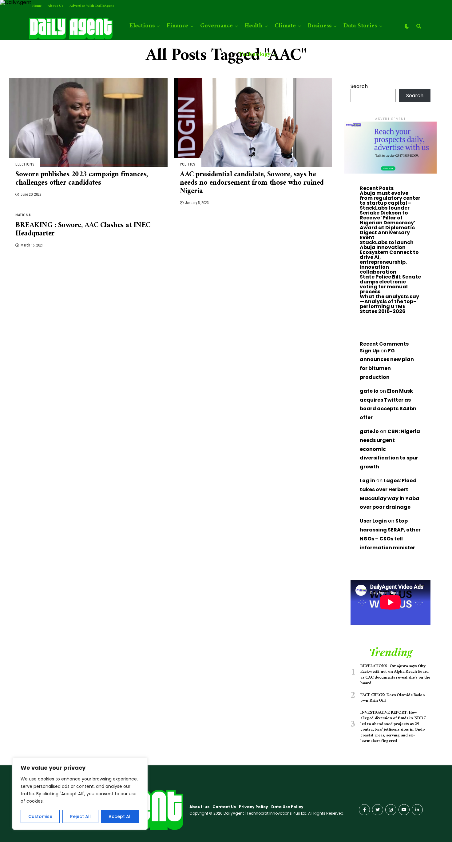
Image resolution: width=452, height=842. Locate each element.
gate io (369, 391)
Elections (142, 26)
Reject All (80, 816)
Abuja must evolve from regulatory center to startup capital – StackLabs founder (390, 200)
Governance (216, 26)
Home (37, 6)
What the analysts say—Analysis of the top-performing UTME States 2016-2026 (389, 304)
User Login (373, 520)
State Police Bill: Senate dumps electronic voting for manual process (390, 284)
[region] (80, 794)
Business (319, 26)
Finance (177, 26)
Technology (255, 54)
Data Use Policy (287, 806)
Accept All (120, 816)
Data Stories (360, 26)
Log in (367, 480)
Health (254, 26)
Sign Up (369, 350)
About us (55, 6)
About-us (199, 806)
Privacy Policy (253, 806)
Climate (285, 26)
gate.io (369, 431)
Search (359, 86)
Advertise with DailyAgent (91, 6)
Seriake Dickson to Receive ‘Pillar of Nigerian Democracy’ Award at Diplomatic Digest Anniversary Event (387, 225)
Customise (40, 816)
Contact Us (224, 806)
